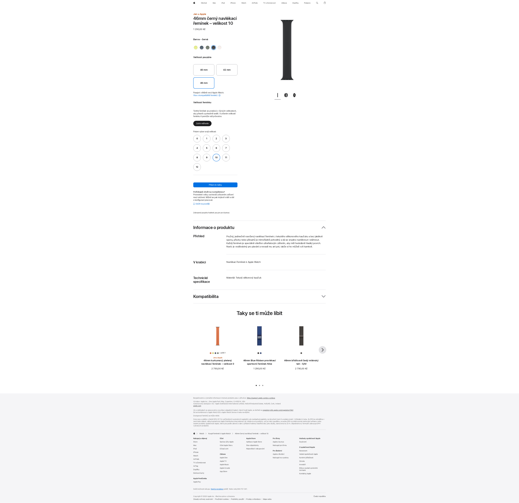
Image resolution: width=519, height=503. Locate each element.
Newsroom (303, 451)
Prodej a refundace (253, 499)
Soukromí (302, 442)
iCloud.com (224, 449)
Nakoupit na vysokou (281, 458)
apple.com (197, 406)
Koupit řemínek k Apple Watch (219, 434)
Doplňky (196, 470)
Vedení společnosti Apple (308, 454)
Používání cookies (222, 499)
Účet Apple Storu (226, 445)
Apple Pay (197, 482)
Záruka (302, 461)
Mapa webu (267, 499)
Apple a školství (278, 454)
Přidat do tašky (215, 185)
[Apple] (194, 433)
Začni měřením (202, 123)
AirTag (195, 466)
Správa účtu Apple (227, 442)
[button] (317, 3)
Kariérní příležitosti (306, 458)
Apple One (223, 458)
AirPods (196, 459)
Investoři (302, 465)
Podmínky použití (237, 499)
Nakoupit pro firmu (280, 445)
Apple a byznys (278, 442)
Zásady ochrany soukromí (203, 499)
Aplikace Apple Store (254, 442)
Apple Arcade (225, 468)
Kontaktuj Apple (305, 474)
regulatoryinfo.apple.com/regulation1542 (278, 410)
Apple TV (223, 461)
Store (195, 442)
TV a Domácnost (199, 463)
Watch (201, 434)
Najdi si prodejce (217, 489)
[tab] (278, 95)
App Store (223, 471)
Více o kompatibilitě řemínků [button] (205, 95)
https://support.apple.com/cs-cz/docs (261, 398)
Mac (195, 445)
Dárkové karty (198, 473)
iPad (195, 449)
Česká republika (320, 496)
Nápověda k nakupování (255, 449)
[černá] (213, 47)
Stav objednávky (252, 445)
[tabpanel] (287, 51)
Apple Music (224, 465)
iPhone (195, 452)
